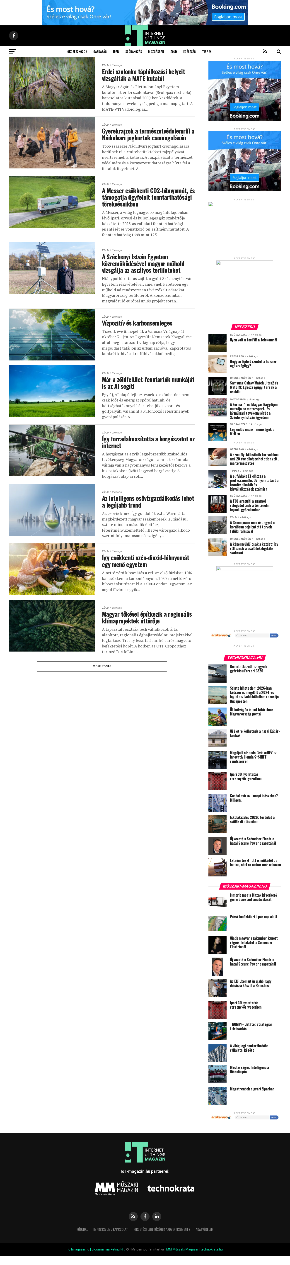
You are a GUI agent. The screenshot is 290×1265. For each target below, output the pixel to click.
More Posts (102, 666)
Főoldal (82, 1229)
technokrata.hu (212, 1249)
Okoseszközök (77, 51)
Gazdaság (100, 51)
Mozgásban (156, 51)
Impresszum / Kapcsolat (110, 1229)
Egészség (189, 51)
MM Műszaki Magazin (182, 1249)
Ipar (116, 51)
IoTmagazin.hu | (80, 1249)
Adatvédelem (204, 1229)
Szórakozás (133, 51)
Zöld (173, 51)
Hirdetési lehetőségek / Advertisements (161, 1229)
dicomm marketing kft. (108, 1249)
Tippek (206, 51)
